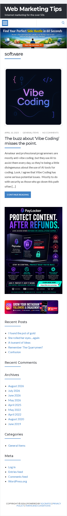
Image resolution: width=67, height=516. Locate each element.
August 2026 (16, 386)
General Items (31, 132)
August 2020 (16, 419)
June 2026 (14, 395)
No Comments (50, 132)
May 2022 (14, 409)
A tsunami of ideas (19, 342)
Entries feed (15, 471)
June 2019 (14, 424)
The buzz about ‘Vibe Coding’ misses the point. (32, 141)
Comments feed (18, 476)
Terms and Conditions (37, 505)
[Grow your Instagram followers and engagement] (31, 307)
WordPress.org (17, 481)
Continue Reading (18, 194)
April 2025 (14, 405)
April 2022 (14, 414)
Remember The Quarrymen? (25, 347)
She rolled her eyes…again (23, 337)
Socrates (46, 503)
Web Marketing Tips (33, 9)
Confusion (14, 352)
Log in (12, 467)
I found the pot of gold (21, 333)
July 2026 (14, 390)
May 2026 (14, 400)
